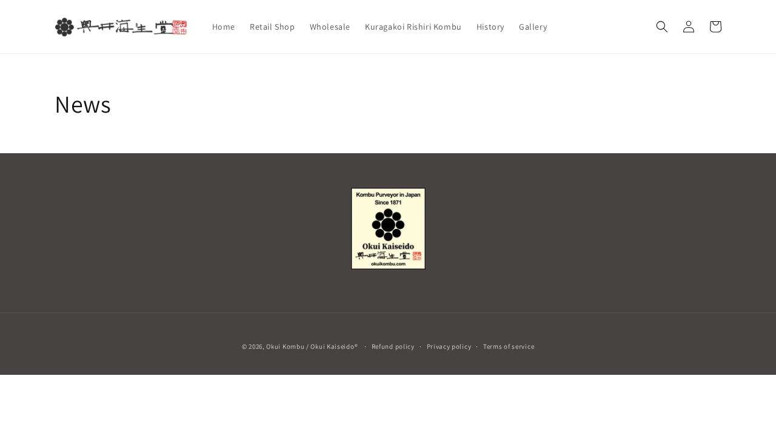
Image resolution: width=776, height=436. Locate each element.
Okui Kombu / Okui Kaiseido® (312, 346)
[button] (662, 26)
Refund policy (393, 346)
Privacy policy (449, 346)
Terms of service (508, 346)
